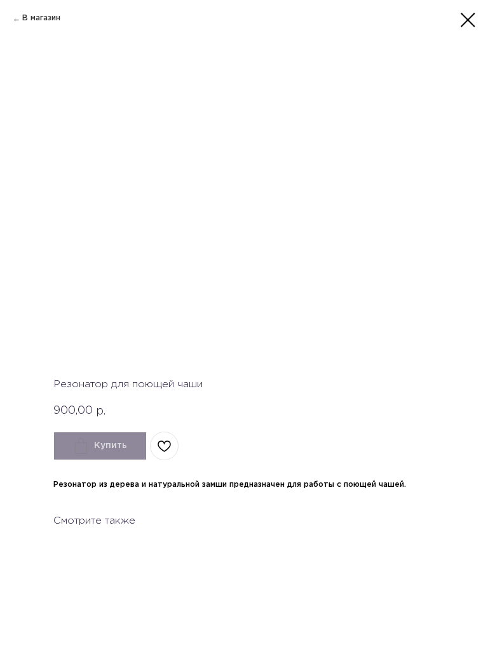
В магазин (41, 18)
